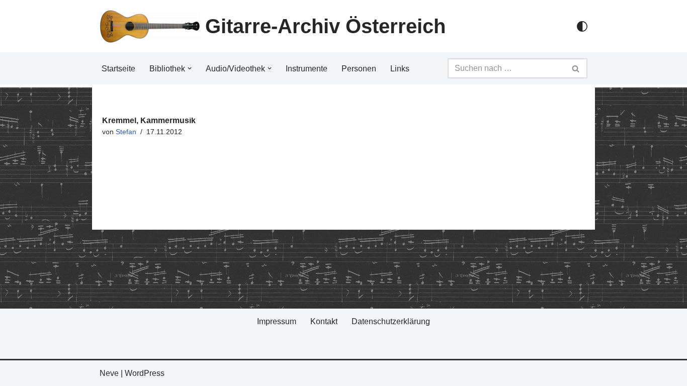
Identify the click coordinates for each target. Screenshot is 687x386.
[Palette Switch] (582, 26)
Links (399, 68)
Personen (358, 68)
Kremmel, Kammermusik (149, 120)
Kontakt (323, 321)
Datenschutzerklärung (391, 321)
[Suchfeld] (576, 68)
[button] (190, 68)
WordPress (144, 373)
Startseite (118, 68)
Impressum (276, 321)
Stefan (126, 132)
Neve (109, 373)
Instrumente (306, 68)
